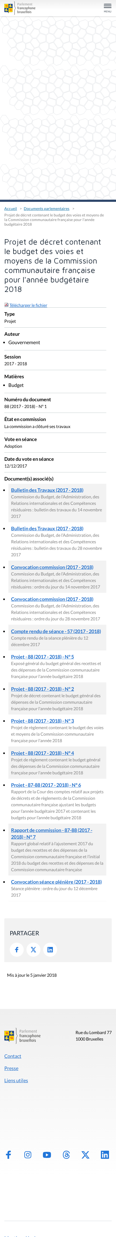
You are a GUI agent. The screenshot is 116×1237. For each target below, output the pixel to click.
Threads (66, 1155)
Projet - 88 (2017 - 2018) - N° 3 (42, 721)
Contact (12, 1056)
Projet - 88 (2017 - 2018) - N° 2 (42, 689)
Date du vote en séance (29, 459)
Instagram (28, 1155)
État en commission (25, 419)
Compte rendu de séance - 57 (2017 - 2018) (56, 631)
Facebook (17, 950)
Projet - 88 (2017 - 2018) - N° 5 (42, 657)
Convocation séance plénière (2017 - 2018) (56, 882)
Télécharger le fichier (28, 305)
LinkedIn (50, 950)
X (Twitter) (85, 1155)
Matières (14, 376)
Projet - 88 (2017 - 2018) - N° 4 (42, 753)
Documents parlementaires (46, 208)
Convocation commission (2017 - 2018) (52, 567)
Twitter (33, 950)
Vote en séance (20, 439)
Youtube (47, 1155)
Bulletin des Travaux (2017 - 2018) (47, 490)
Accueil (10, 208)
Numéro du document (27, 399)
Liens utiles (16, 1080)
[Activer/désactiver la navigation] (108, 8)
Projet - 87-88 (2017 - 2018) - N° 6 (46, 785)
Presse (11, 1068)
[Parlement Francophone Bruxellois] (21, 8)
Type (9, 314)
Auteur (12, 334)
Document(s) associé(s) (28, 479)
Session (12, 357)
